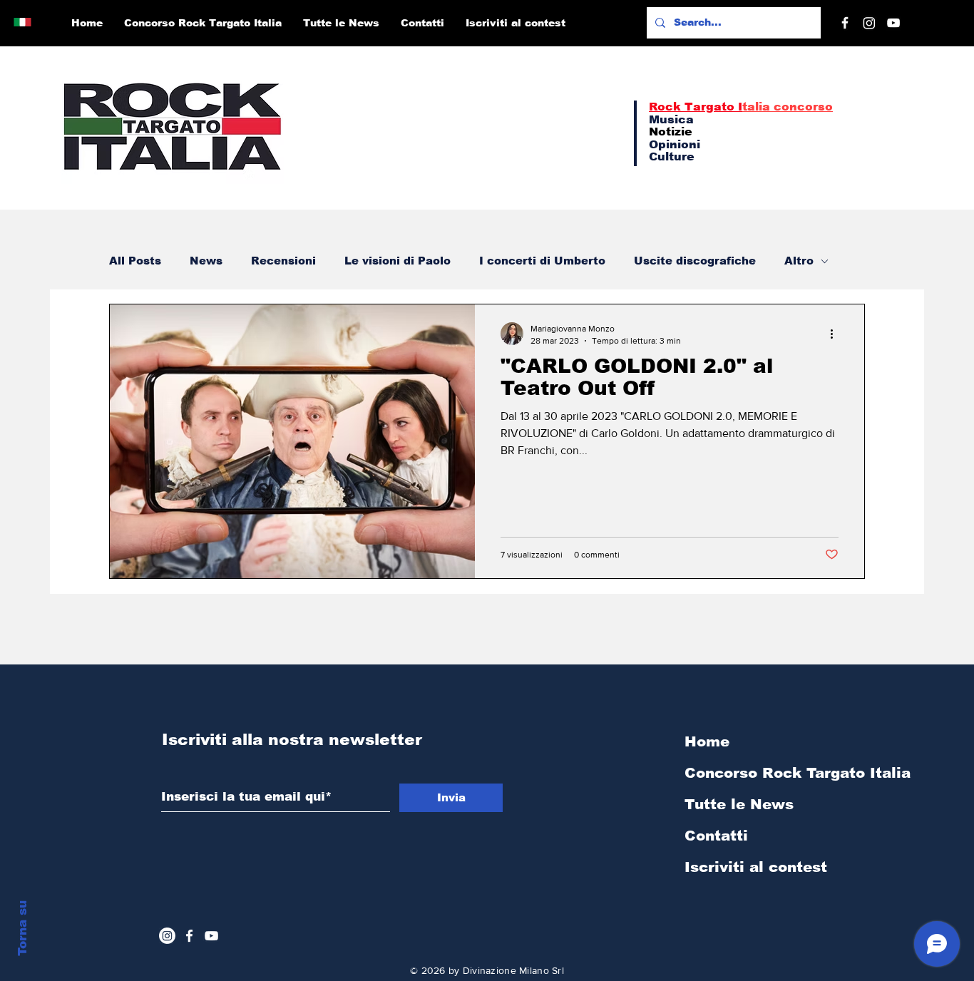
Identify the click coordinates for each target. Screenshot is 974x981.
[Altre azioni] (836, 333)
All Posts (135, 261)
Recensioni (283, 261)
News (206, 261)
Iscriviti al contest (756, 867)
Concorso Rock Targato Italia (760, 773)
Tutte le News (739, 804)
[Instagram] (869, 23)
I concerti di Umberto (542, 261)
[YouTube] (893, 23)
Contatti (716, 835)
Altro (799, 261)
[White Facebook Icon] (189, 936)
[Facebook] (845, 23)
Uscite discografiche (695, 261)
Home (707, 741)
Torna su (22, 928)
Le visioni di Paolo (397, 261)
